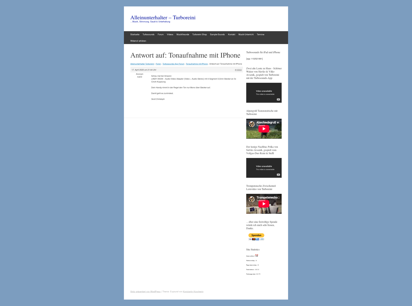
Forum (161, 34)
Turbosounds (148, 34)
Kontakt (231, 34)
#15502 (238, 69)
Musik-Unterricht (246, 34)
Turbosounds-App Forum (173, 63)
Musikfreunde (183, 34)
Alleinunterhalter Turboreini (142, 63)
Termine (260, 34)
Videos (170, 34)
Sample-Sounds (217, 34)
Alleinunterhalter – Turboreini (163, 17)
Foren (158, 63)
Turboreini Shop (199, 34)
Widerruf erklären (138, 40)
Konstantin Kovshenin (193, 291)
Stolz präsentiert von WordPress (145, 291)
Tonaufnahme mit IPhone (197, 63)
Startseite (134, 34)
